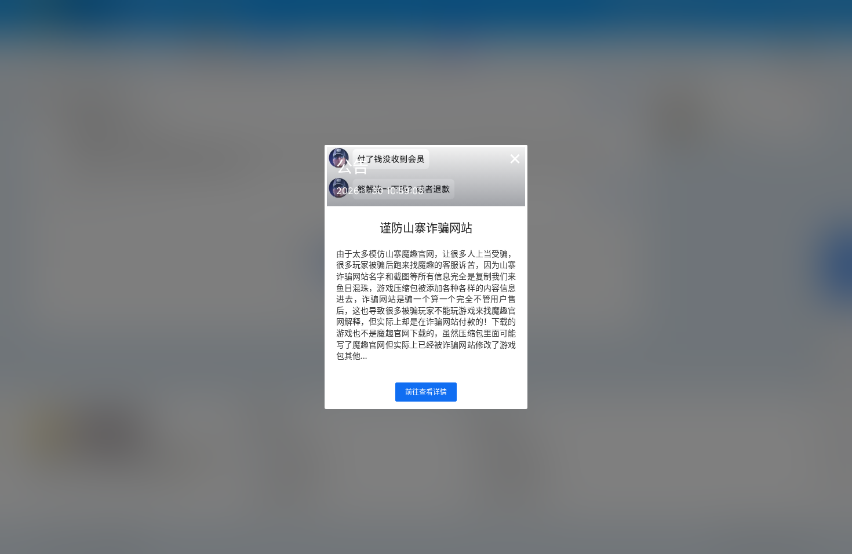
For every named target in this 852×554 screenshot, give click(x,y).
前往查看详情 (426, 392)
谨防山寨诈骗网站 (426, 228)
